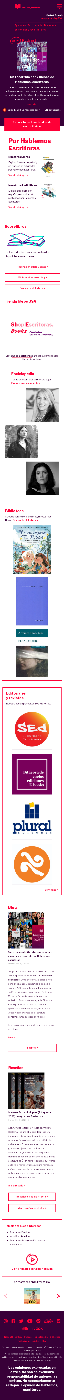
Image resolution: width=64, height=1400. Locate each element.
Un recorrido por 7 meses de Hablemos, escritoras (32, 79)
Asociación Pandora (20, 1232)
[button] (58, 1296)
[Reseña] (32, 1091)
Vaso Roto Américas (20, 1236)
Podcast (28, 1337)
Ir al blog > (32, 1047)
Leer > (11, 1037)
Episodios (20, 25)
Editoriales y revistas (27, 29)
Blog (43, 29)
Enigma (58, 1347)
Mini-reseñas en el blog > (32, 277)
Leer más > (32, 104)
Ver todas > (51, 889)
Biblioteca (50, 25)
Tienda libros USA (13, 1337)
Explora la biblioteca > (32, 288)
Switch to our (51, 17)
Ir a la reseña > (16, 1185)
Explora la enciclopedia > (25, 383)
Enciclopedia (35, 25)
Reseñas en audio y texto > (32, 266)
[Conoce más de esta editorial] (32, 729)
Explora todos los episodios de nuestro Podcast (32, 124)
